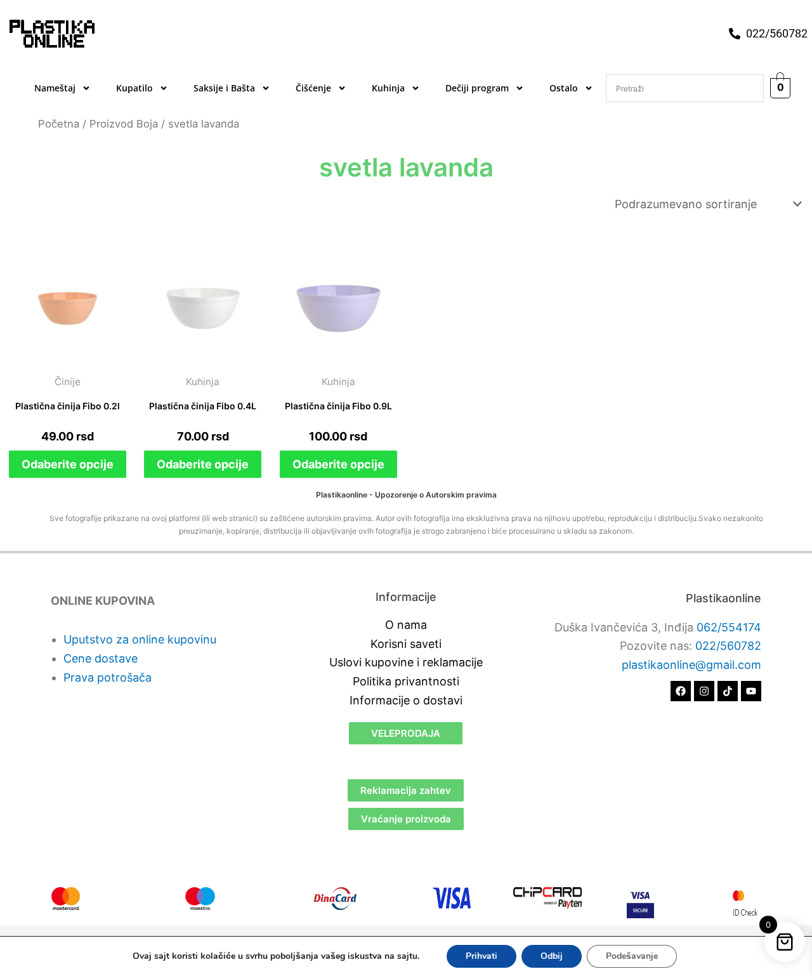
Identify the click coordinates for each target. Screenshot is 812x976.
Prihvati (481, 956)
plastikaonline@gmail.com (691, 664)
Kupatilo (134, 88)
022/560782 (728, 645)
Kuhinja (388, 88)
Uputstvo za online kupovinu (139, 639)
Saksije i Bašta (224, 88)
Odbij (551, 956)
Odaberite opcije (68, 464)
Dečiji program (477, 88)
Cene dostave (100, 658)
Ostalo (563, 88)
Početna (58, 123)
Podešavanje (632, 956)
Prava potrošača (107, 677)
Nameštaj (54, 88)
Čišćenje (313, 88)
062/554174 (729, 627)
